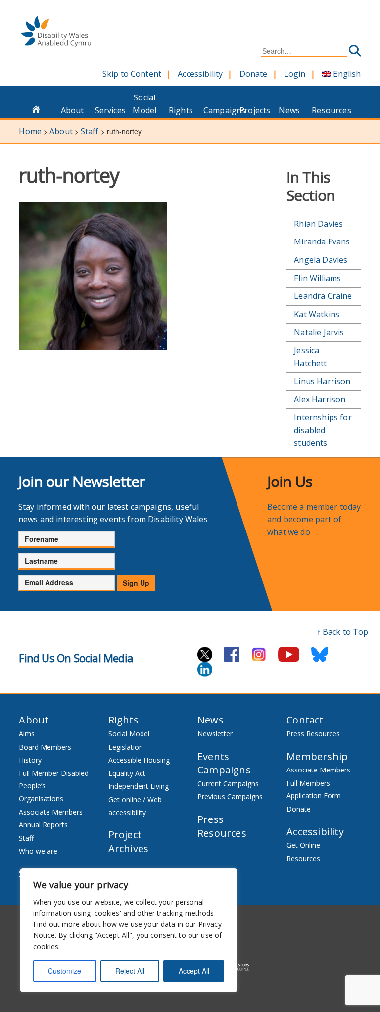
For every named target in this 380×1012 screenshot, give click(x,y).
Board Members (45, 747)
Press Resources (221, 826)
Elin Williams (317, 278)
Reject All (129, 971)
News (289, 110)
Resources (327, 110)
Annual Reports (43, 824)
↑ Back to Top (343, 631)
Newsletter (215, 733)
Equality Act (126, 773)
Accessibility (200, 73)
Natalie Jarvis (319, 332)
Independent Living (138, 786)
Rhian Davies (318, 223)
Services (110, 110)
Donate (253, 73)
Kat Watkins (316, 314)
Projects (254, 110)
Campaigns (218, 110)
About (72, 110)
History (30, 760)
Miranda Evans (322, 241)
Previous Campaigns (230, 796)
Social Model (144, 104)
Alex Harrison (319, 399)
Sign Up (136, 583)
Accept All (194, 971)
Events (213, 756)
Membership (317, 756)
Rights (181, 110)
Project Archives (128, 841)
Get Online (303, 845)
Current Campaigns (228, 783)
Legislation (125, 747)
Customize (64, 971)
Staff (26, 838)
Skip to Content (131, 73)
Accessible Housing (139, 760)
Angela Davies (320, 259)
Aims (27, 733)
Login (295, 73)
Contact (304, 719)
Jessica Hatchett (310, 357)
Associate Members (51, 812)
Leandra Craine (323, 295)
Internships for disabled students (322, 430)
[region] (129, 930)
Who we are (38, 851)
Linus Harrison (322, 381)
